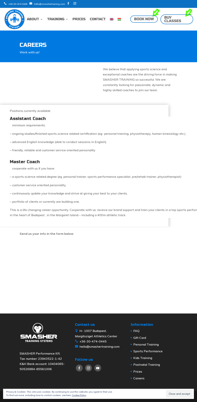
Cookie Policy (79, 395)
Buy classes (172, 19)
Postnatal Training (146, 364)
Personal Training (146, 344)
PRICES (79, 19)
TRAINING (55, 19)
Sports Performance (148, 351)
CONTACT (98, 19)
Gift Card (139, 338)
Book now (144, 19)
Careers (138, 378)
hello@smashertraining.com (49, 3)
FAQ (136, 331)
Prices (137, 371)
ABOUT (33, 19)
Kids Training (142, 358)
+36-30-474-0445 (18, 3)
